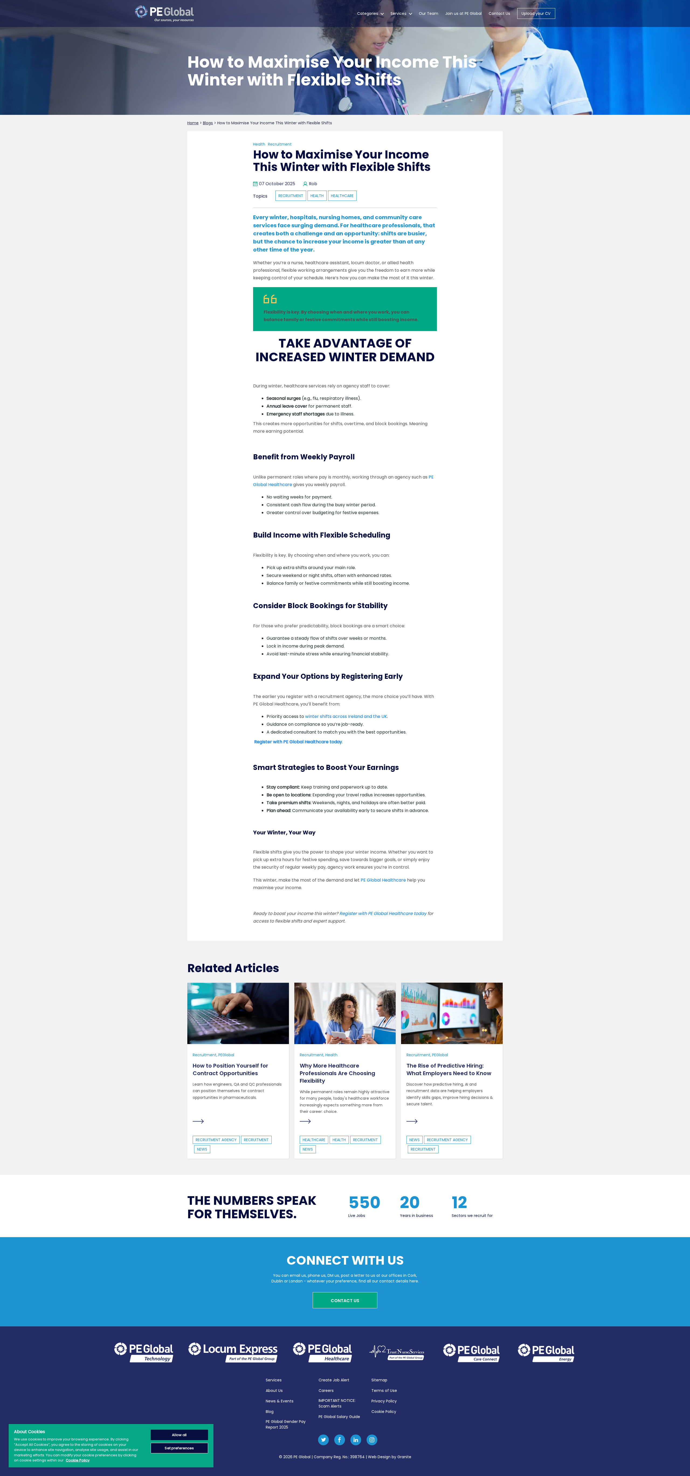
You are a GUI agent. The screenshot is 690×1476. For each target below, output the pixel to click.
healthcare (342, 195)
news (202, 1149)
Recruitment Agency (216, 1140)
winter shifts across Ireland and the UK (346, 716)
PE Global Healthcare (383, 880)
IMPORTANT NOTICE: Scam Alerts (337, 1403)
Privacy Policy (384, 1401)
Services (398, 13)
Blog (270, 1411)
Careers (326, 1390)
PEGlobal (226, 1055)
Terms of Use (384, 1390)
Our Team (428, 13)
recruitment (290, 195)
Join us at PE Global (463, 13)
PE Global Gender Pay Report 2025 (286, 1424)
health (317, 195)
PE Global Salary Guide (339, 1416)
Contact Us (499, 13)
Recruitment (280, 144)
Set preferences (179, 1448)
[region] (111, 1445)
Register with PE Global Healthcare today (382, 913)
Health (259, 144)
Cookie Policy (383, 1411)
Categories (367, 13)
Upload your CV (536, 13)
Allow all (179, 1434)
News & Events (280, 1401)
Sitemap (379, 1380)
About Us (274, 1390)
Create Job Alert (334, 1380)
